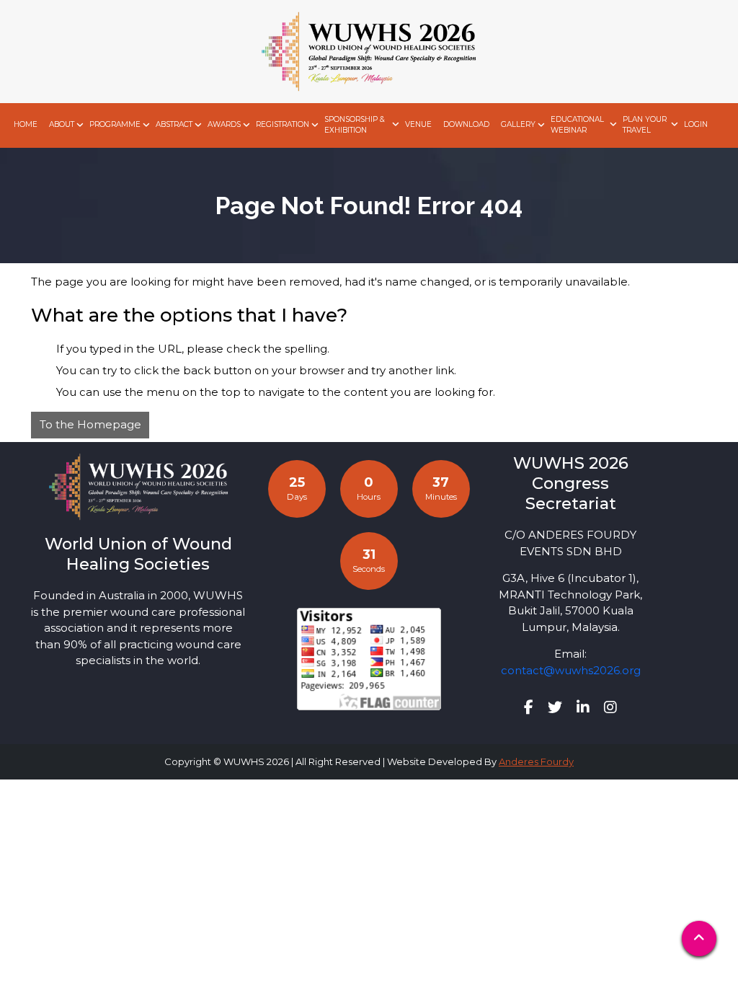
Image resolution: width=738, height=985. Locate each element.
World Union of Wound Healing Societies (138, 554)
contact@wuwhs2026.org (571, 670)
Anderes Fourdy (536, 761)
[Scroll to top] (699, 938)
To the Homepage (90, 424)
